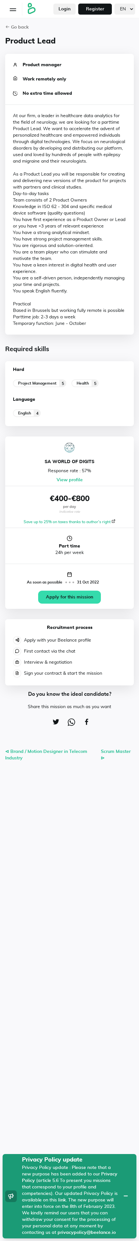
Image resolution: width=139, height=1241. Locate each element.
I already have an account (69, 271)
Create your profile (69, 249)
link (62, 1200)
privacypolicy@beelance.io (87, 1232)
